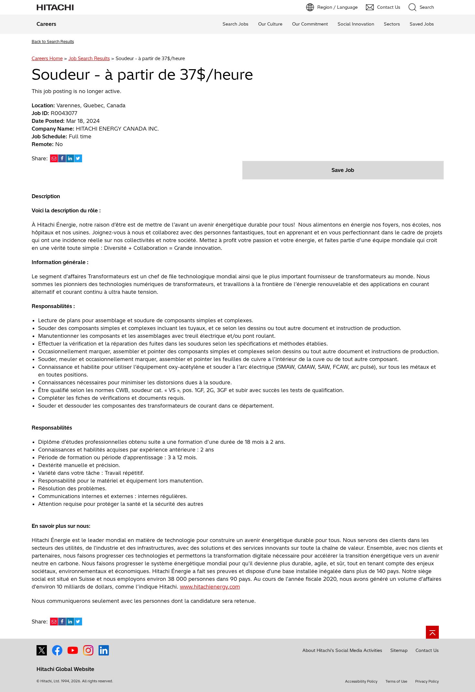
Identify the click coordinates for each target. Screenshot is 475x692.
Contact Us (427, 650)
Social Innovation (356, 24)
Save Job (343, 170)
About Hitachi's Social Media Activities (342, 650)
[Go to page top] (432, 632)
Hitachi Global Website (65, 669)
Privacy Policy (427, 681)
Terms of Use (396, 681)
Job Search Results (89, 58)
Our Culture (270, 24)
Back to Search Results (53, 41)
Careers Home (47, 58)
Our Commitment (310, 24)
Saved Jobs (422, 24)
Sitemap (398, 650)
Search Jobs (235, 24)
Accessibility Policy (361, 681)
